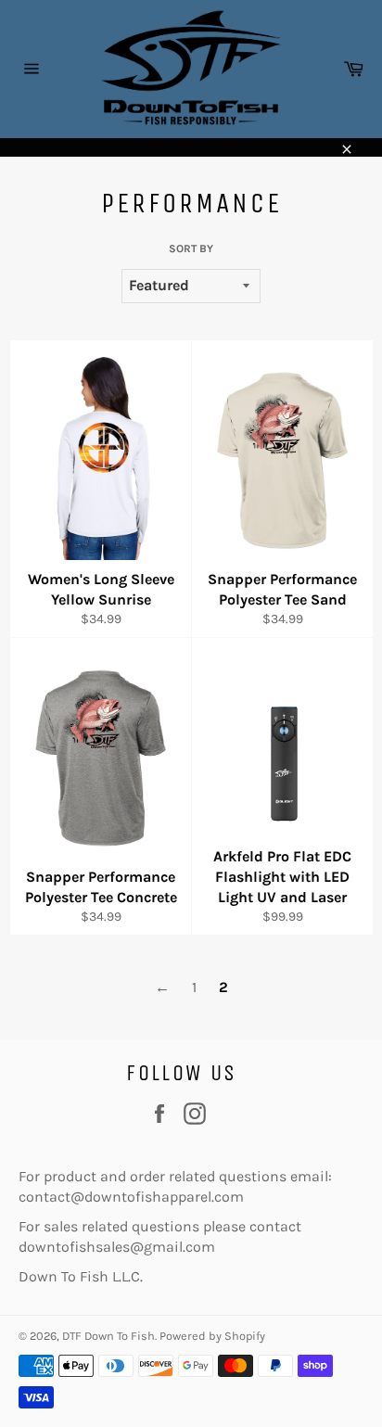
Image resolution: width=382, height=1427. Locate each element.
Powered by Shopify (212, 1336)
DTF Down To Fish (108, 1336)
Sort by (191, 248)
